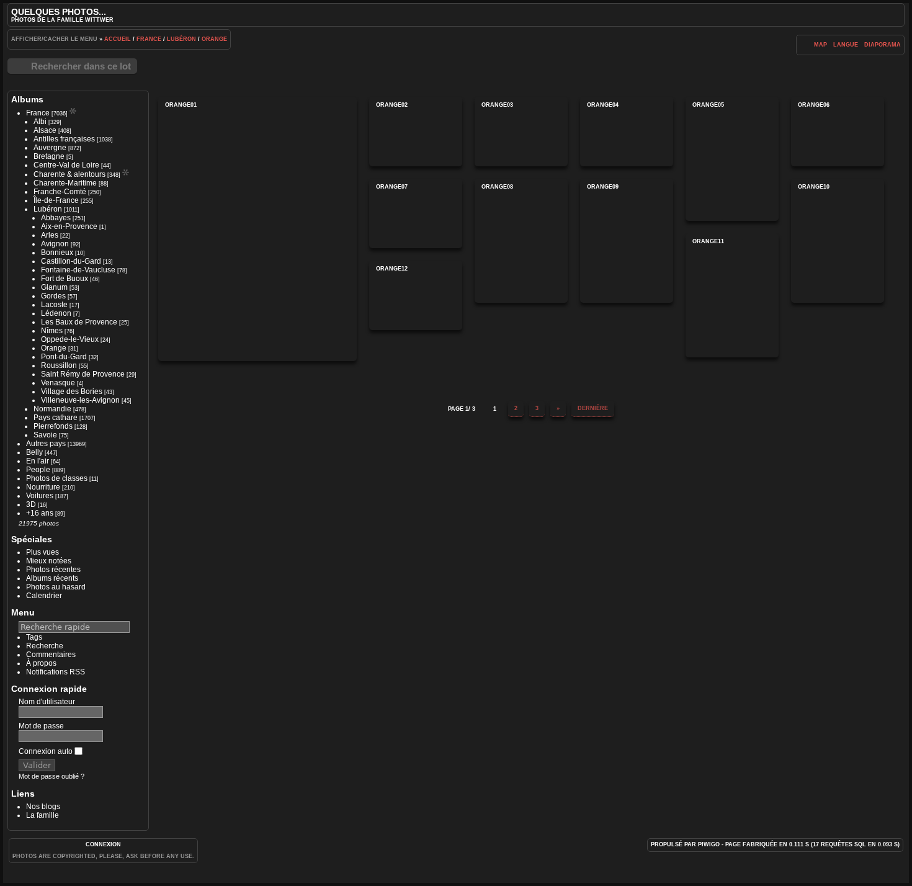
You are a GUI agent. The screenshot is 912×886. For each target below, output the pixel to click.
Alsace (45, 130)
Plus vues (42, 552)
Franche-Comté (60, 191)
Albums (27, 99)
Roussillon (59, 365)
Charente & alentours (69, 174)
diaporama (882, 45)
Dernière (593, 408)
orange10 (837, 241)
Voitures (39, 495)
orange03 (521, 131)
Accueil (117, 39)
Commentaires (51, 654)
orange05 (732, 159)
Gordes (53, 296)
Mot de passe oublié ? (51, 776)
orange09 (626, 241)
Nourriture (43, 487)
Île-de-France (56, 200)
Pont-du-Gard (64, 356)
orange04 (626, 131)
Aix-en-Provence (69, 226)
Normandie (52, 409)
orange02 (415, 131)
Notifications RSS (55, 672)
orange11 (732, 295)
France (148, 39)
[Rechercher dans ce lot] (804, 45)
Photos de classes (56, 478)
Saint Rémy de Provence (83, 374)
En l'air (37, 461)
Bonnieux (57, 252)
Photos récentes (53, 569)
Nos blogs (43, 806)
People (38, 469)
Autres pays (46, 443)
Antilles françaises (64, 139)
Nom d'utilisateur (47, 701)
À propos (41, 663)
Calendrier (44, 595)
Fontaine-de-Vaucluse (78, 270)
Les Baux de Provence (79, 322)
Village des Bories (71, 391)
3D (31, 504)
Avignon (55, 243)
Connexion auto (46, 751)
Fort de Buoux (64, 278)
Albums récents (52, 578)
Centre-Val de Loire (66, 165)
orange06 (837, 131)
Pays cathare (56, 417)
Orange (214, 39)
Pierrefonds (53, 426)
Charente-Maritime (65, 183)
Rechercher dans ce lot (81, 66)
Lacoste (54, 304)
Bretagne (49, 156)
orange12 (415, 295)
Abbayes (56, 217)
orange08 (521, 241)
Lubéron (181, 39)
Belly (34, 452)
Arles (49, 235)
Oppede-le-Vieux (70, 339)
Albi (40, 121)
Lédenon (56, 313)
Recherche (44, 646)
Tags (34, 637)
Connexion (103, 844)
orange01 (257, 229)
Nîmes (52, 330)
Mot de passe (41, 726)
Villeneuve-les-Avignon (80, 400)
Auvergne (50, 147)
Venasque (58, 382)
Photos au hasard (56, 587)
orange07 (415, 213)
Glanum (54, 287)
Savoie (45, 435)
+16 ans (39, 513)
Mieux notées (48, 561)
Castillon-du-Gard (71, 261)
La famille (42, 815)
